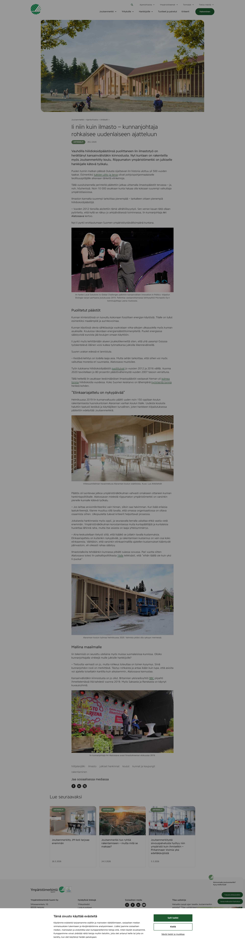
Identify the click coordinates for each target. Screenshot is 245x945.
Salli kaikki (173, 918)
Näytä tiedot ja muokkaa (173, 934)
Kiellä (173, 927)
